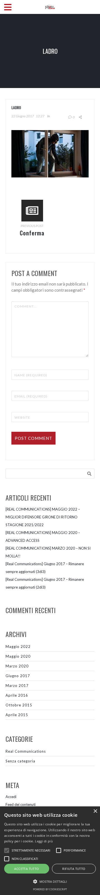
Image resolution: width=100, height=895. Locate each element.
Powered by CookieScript (50, 889)
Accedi (11, 796)
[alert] (50, 850)
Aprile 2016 (17, 695)
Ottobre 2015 (19, 705)
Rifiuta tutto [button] (73, 869)
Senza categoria (20, 761)
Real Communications (26, 751)
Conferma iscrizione (32, 237)
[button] (50, 882)
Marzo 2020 (17, 666)
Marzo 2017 (17, 685)
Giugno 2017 (18, 676)
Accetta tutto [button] (26, 869)
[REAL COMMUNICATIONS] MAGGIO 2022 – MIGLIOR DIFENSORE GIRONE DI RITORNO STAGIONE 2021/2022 (43, 517)
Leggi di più (44, 841)
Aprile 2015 (17, 715)
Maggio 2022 (18, 646)
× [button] (95, 811)
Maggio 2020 (18, 656)
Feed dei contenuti (21, 804)
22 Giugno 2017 (22, 116)
